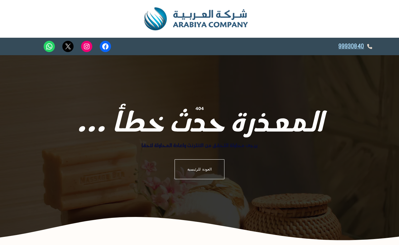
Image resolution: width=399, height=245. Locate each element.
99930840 (351, 46)
